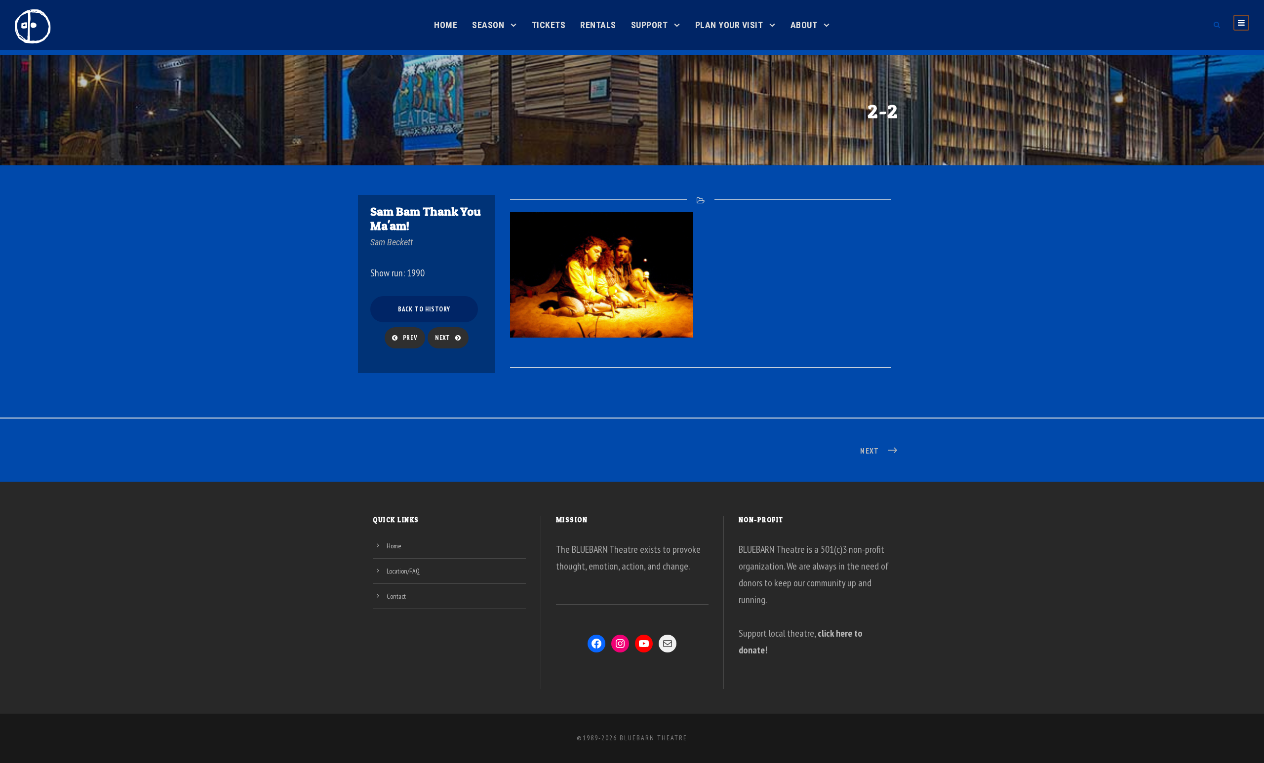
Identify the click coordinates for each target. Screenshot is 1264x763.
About (804, 25)
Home (394, 545)
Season (488, 25)
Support (649, 25)
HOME (445, 25)
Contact (396, 596)
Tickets (549, 25)
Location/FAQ (403, 571)
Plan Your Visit (729, 25)
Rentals (598, 25)
